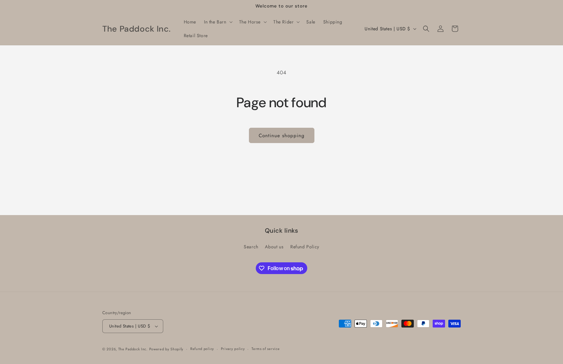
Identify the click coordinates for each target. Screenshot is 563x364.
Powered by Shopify (166, 349)
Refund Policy (304, 246)
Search (251, 246)
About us (274, 246)
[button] (217, 22)
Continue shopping (282, 135)
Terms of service (266, 348)
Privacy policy (233, 348)
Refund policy (202, 348)
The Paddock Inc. (133, 349)
